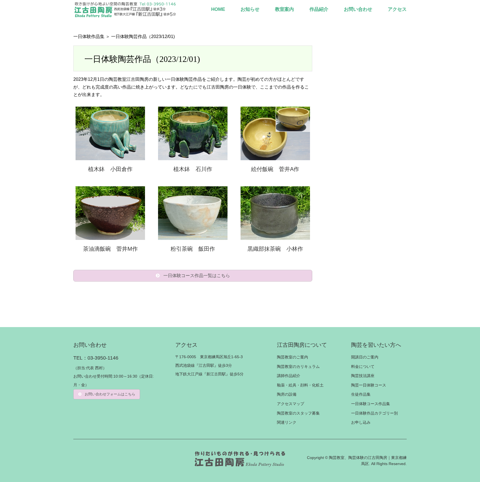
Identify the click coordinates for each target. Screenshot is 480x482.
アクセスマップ (290, 403)
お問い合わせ (358, 9)
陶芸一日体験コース (368, 385)
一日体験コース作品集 (370, 403)
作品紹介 (318, 9)
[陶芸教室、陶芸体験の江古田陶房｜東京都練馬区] (125, 9)
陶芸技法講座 (362, 375)
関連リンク (286, 422)
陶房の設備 (286, 394)
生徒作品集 (361, 394)
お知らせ (250, 9)
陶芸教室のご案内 (292, 357)
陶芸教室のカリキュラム (298, 366)
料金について (362, 366)
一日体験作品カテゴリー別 (374, 413)
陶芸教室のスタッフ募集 (298, 413)
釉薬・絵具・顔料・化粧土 (300, 385)
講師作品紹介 (288, 375)
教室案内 (284, 9)
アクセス (397, 9)
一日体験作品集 (88, 36)
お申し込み (361, 422)
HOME (218, 9)
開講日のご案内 (364, 357)
